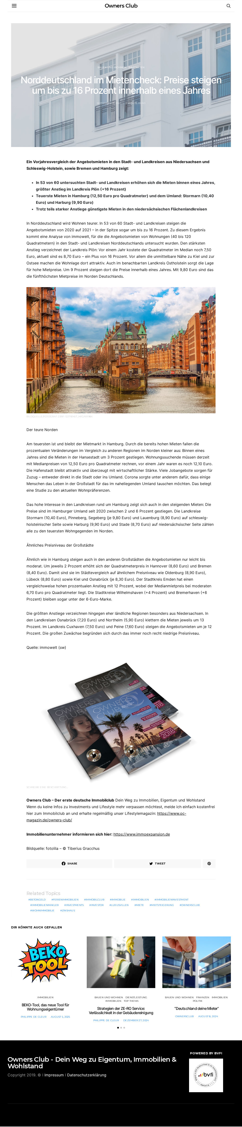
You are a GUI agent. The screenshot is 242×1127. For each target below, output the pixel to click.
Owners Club (121, 6)
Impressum (54, 1075)
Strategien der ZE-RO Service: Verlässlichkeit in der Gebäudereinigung (121, 1010)
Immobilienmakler (45, 905)
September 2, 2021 (109, 103)
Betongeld (38, 899)
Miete (140, 905)
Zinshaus (68, 910)
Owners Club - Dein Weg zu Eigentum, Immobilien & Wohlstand (92, 1062)
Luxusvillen (120, 905)
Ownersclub (190, 905)
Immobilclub (95, 899)
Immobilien (137, 67)
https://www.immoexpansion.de (141, 834)
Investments (75, 905)
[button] (118, 1027)
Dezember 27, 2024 (136, 1020)
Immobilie (118, 899)
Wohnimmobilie (43, 910)
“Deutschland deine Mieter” (196, 1008)
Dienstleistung (136, 997)
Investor (97, 905)
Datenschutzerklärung (86, 1075)
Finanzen (202, 997)
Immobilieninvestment (172, 899)
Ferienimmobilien (65, 899)
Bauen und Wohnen (112, 67)
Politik (198, 1000)
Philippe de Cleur (33, 1016)
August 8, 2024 (208, 1016)
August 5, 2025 (60, 1016)
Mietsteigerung (162, 905)
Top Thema (131, 1000)
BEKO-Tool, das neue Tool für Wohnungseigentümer (45, 1006)
